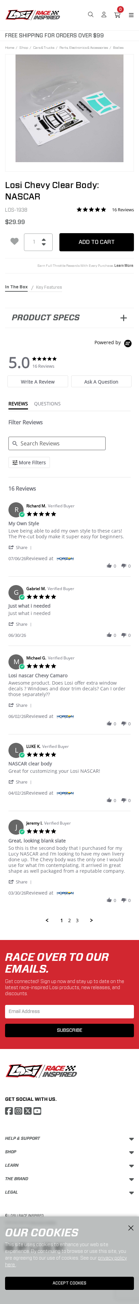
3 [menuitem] (77, 920)
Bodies (118, 47)
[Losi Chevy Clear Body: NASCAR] (69, 108)
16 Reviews (123, 210)
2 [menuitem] (69, 920)
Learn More (123, 265)
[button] (21, 547)
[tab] (37, 381)
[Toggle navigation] (127, 15)
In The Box (16, 287)
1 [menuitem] (61, 920)
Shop (23, 47)
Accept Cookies (69, 1283)
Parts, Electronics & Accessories (83, 47)
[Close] (131, 1228)
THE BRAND (16, 1179)
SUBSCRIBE (69, 1030)
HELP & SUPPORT (22, 1138)
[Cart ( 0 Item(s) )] (117, 15)
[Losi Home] (32, 14)
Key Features (49, 287)
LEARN (12, 1165)
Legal (11, 1192)
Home (9, 47)
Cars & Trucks (43, 47)
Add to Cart (97, 242)
